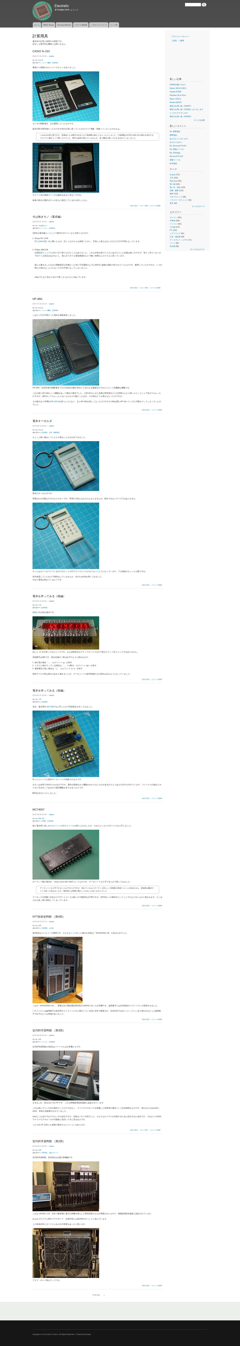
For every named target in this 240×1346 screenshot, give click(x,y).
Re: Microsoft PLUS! (178, 146)
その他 (51, 928)
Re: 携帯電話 (175, 131)
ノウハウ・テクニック (179, 200)
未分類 (172, 246)
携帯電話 (173, 135)
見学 (39, 925)
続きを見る (134, 206)
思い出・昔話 (175, 187)
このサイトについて (99, 25)
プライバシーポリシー (180, 36)
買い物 (172, 184)
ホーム (37, 25)
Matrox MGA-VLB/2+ (178, 88)
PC (171, 230)
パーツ (172, 243)
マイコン (173, 217)
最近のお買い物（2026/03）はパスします (186, 109)
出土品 (40, 60)
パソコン (44, 228)
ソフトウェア (175, 233)
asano (51, 56)
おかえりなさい (176, 142)
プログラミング (176, 197)
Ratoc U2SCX (175, 99)
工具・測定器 (175, 237)
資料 (171, 194)
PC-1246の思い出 (42, 241)
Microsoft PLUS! (176, 156)
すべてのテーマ (198, 206)
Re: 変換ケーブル (177, 149)
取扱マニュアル (45, 253)
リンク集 (114, 25)
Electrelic (61, 5)
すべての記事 (199, 120)
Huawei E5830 (175, 92)
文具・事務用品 (54, 432)
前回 (34, 612)
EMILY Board (48, 25)
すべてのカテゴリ (197, 249)
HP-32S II (55, 401)
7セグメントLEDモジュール (62, 826)
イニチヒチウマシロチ (179, 113)
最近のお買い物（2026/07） (181, 106)
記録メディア (53, 1152)
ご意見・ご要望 (177, 41)
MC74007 (51, 707)
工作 (39, 605)
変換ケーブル (175, 160)
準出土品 (41, 818)
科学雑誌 (173, 163)
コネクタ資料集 (81, 25)
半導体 (43, 821)
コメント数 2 (143, 206)
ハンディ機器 (46, 62)
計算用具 (55, 62)
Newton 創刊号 (176, 102)
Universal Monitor (64, 25)
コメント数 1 (143, 1130)
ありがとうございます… (180, 139)
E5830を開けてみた (178, 85)
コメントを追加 (155, 206)
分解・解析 (174, 190)
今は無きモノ (43, 225)
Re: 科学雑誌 (175, 153)
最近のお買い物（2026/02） (181, 116)
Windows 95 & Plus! (178, 95)
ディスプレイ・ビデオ (179, 240)
